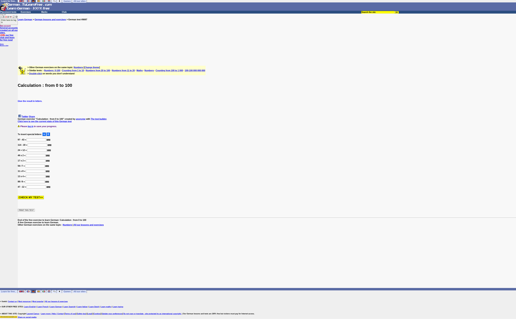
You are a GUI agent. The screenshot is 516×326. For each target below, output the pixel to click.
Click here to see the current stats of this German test (45, 121)
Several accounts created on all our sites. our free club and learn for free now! (9, 34)
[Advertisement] (266, 39)
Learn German (25, 19)
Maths (140, 70)
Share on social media (27, 317)
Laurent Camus (33, 314)
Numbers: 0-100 (52, 70)
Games (67, 291)
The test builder (98, 119)
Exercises (26, 12)
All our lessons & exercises (56, 301)
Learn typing (118, 307)
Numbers (78, 67)
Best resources (24, 301)
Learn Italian (82, 307)
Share (32, 116)
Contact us (12, 301)
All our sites (80, 291)
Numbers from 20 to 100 (98, 70)
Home (2, 44)
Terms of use (70, 314)
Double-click (35, 73)
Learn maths (106, 307)
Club (64, 12)
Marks (44, 12)
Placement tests (8, 12)
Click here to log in (8, 21)
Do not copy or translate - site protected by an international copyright (152, 314)
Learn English (30, 307)
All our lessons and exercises (89, 225)
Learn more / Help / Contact (52, 314)
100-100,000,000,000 (195, 70)
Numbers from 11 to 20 (123, 70)
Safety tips (81, 314)
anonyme (80, 119)
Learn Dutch (94, 307)
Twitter (25, 116)
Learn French (42, 307)
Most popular (37, 301)
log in (30, 126)
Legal (89, 314)
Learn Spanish (69, 307)
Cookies (97, 314)
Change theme (91, 67)
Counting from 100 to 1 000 (169, 70)
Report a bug (4, 45)
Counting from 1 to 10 (73, 70)
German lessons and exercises (50, 19)
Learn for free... (8, 291)
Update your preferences (112, 314)
